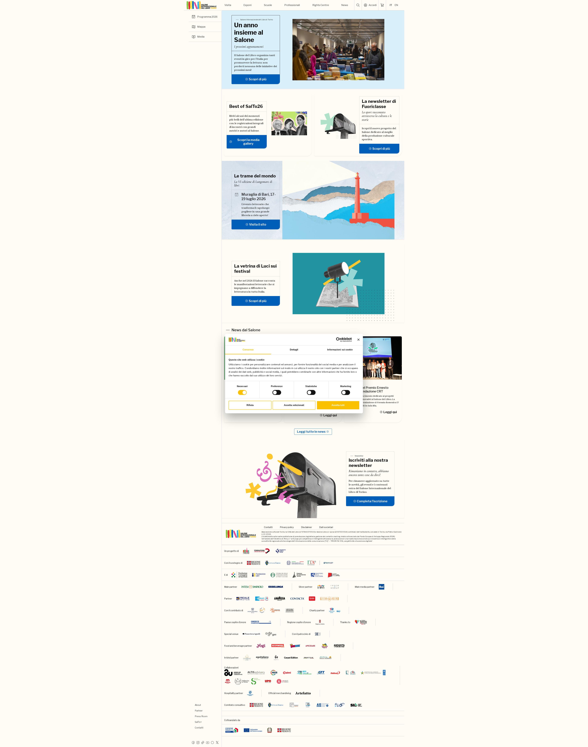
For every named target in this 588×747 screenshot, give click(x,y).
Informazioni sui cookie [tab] (339, 349)
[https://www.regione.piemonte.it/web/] (284, 730)
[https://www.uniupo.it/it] (268, 681)
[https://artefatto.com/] (303, 693)
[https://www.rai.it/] (381, 586)
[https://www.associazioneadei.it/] (294, 704)
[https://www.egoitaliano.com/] (262, 657)
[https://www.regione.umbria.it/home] (320, 622)
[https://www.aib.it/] (308, 704)
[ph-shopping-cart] (382, 5)
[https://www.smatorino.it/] (262, 598)
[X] (217, 742)
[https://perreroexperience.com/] (276, 657)
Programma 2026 (207, 16)
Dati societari (326, 527)
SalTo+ (198, 722)
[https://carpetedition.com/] (291, 657)
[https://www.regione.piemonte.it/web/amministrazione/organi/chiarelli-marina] (256, 704)
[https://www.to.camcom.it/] (299, 574)
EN (396, 5)
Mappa (201, 26)
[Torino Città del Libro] (246, 550)
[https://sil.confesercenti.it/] (356, 704)
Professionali (292, 5)
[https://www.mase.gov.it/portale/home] (373, 672)
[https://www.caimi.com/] (287, 672)
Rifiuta (250, 405)
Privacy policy (287, 527)
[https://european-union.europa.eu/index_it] (253, 730)
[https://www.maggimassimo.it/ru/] (325, 657)
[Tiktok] (203, 742)
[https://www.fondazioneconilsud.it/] (275, 610)
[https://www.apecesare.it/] (310, 645)
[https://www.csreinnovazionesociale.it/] (304, 672)
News (344, 5)
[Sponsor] (262, 550)
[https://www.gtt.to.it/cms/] (321, 672)
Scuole (268, 5)
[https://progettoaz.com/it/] (309, 657)
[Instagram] (198, 742)
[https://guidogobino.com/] (329, 598)
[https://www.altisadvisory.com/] (256, 672)
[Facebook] (193, 742)
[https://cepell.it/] (334, 574)
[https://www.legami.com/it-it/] (312, 598)
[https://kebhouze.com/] (295, 645)
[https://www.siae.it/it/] (318, 634)
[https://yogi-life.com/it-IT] (261, 645)
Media (200, 36)
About (198, 705)
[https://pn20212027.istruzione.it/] (231, 730)
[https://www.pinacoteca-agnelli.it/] (251, 634)
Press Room (201, 716)
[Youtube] (207, 742)
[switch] (276, 392)
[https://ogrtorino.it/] (270, 634)
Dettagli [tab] (294, 349)
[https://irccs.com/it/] (334, 610)
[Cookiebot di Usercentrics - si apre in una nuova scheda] (338, 339)
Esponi (247, 5)
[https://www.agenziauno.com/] (233, 672)
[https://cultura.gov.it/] (317, 574)
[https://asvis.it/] (274, 672)
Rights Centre (320, 5)
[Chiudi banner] (358, 339)
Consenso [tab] (248, 349)
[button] (358, 5)
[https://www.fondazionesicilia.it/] (289, 610)
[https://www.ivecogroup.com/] (334, 586)
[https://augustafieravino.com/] (339, 645)
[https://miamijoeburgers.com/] (325, 645)
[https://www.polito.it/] (247, 681)
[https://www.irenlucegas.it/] (321, 586)
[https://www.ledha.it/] (351, 672)
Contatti (199, 727)
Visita (227, 5)
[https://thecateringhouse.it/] (247, 657)
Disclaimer (306, 527)
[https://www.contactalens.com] (297, 598)
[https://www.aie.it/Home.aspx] (322, 704)
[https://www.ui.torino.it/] (256, 610)
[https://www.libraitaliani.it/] (340, 704)
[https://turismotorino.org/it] (361, 622)
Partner (199, 710)
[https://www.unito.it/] (282, 681)
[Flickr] (212, 742)
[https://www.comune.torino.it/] (276, 704)
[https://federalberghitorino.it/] (250, 693)
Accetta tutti (338, 405)
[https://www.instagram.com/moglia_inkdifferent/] (227, 681)
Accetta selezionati (294, 405)
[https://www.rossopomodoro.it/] (277, 645)
